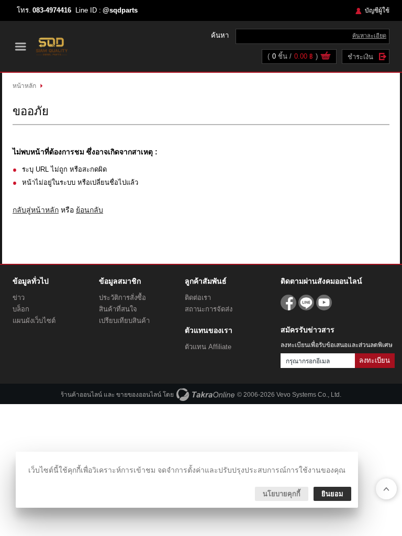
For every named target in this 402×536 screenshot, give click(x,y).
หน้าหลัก (24, 86)
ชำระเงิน (360, 57)
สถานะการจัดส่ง (208, 309)
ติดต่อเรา (198, 298)
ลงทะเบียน (374, 360)
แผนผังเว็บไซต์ (34, 321)
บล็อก (21, 309)
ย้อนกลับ (89, 210)
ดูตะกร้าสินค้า (325, 57)
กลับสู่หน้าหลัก (36, 210)
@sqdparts (120, 10)
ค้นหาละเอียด (369, 35)
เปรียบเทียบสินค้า (124, 321)
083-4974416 (51, 10)
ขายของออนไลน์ (138, 394)
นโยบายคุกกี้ (281, 494)
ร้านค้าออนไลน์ (81, 394)
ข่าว (19, 298)
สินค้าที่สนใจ (118, 309)
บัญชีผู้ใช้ (377, 10)
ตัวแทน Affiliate (208, 347)
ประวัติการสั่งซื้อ (122, 298)
